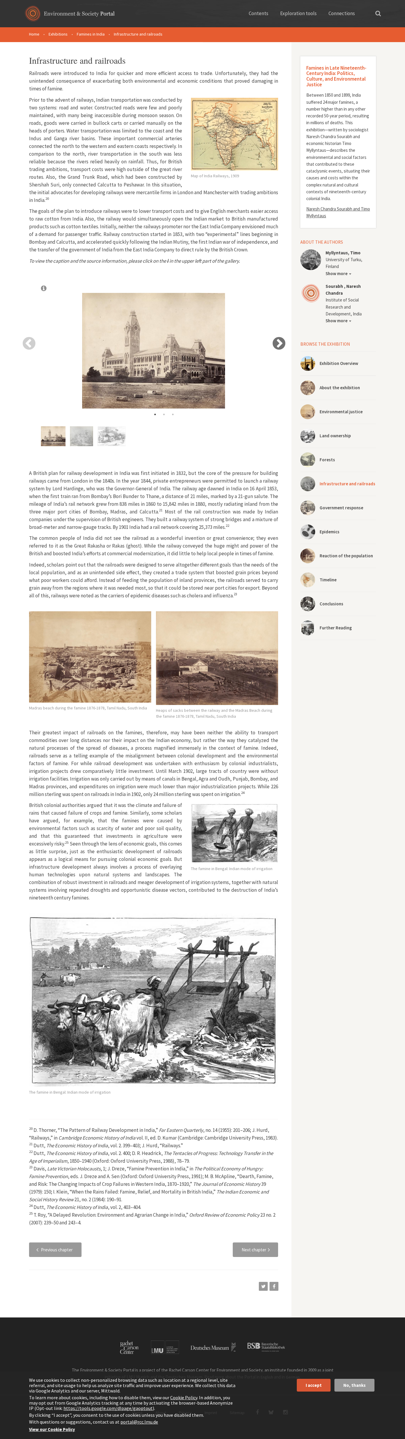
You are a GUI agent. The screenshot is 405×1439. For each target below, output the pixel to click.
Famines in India (91, 34)
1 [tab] (155, 414)
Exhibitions (58, 34)
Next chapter (254, 1250)
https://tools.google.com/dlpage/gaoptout (108, 1408)
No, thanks (354, 1385)
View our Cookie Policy (52, 1429)
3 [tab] (173, 414)
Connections (342, 13)
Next (279, 343)
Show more (336, 273)
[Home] (70, 15)
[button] (263, 1286)
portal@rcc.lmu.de (139, 1422)
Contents (258, 13)
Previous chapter (57, 1250)
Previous (29, 343)
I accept (314, 1385)
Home (34, 34)
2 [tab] (164, 414)
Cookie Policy (183, 1397)
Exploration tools (298, 13)
